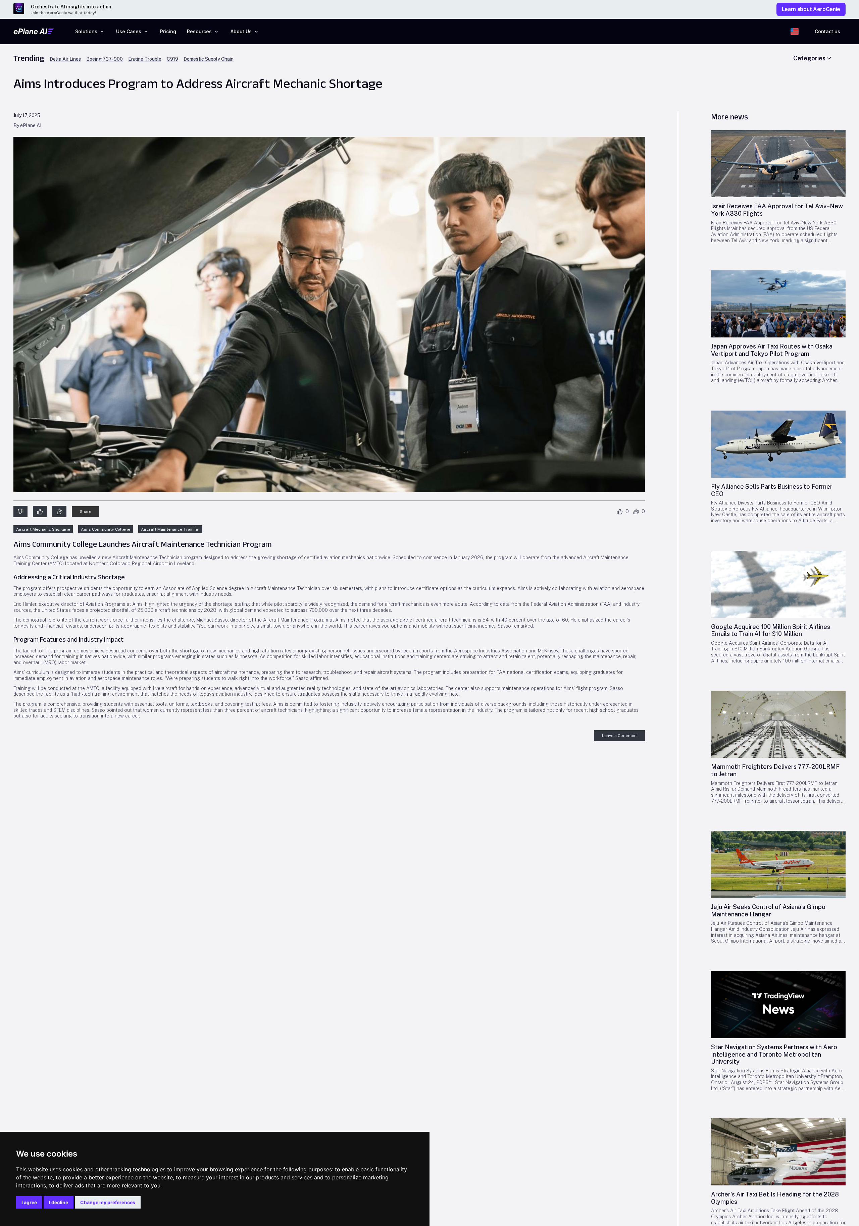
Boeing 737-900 (104, 59)
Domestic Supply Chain (209, 59)
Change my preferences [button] (107, 1202)
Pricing (168, 31)
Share (85, 511)
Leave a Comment (619, 735)
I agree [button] (29, 1202)
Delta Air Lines (65, 59)
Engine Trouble (144, 59)
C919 (172, 59)
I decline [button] (58, 1202)
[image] (778, 163)
